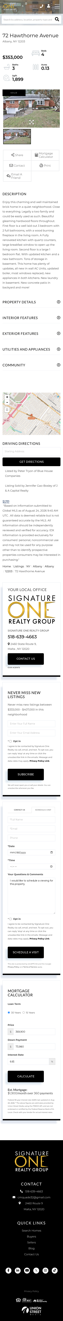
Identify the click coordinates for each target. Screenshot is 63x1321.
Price (11, 1025)
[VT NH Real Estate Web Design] (31, 1311)
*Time (11, 860)
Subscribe (26, 774)
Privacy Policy (13, 967)
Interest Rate (16, 1054)
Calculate (25, 1076)
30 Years (16, 1012)
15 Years (30, 1012)
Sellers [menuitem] (31, 1242)
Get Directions (31, 461)
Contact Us (25, 658)
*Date (11, 846)
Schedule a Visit (43, 810)
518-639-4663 (22, 636)
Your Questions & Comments (25, 874)
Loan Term (14, 1003)
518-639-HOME (42, 6)
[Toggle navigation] (57, 6)
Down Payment (17, 1039)
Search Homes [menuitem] (31, 1230)
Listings (18, 566)
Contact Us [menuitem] (31, 1254)
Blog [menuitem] (31, 1248)
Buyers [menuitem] (31, 1236)
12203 (8, 571)
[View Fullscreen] (7, 409)
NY (28, 566)
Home (7, 566)
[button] (57, 19)
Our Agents (14, 667)
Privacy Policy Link (39, 761)
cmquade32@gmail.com (34, 1197)
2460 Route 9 (34, 1206)
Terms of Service (30, 967)
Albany (37, 566)
